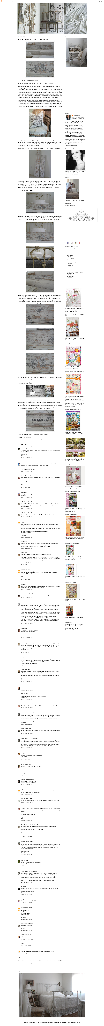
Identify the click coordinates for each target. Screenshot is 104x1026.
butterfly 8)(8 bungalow (72, 258)
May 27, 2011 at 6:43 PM (26, 487)
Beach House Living (26, 462)
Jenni (22, 806)
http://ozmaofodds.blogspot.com (49, 405)
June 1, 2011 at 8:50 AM (26, 820)
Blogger (78, 1022)
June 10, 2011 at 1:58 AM (26, 902)
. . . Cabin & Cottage (72, 248)
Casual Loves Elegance (72, 262)
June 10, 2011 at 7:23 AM (26, 919)
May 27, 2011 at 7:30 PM (26, 508)
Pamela (22, 686)
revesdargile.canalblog (26, 923)
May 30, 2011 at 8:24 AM (26, 775)
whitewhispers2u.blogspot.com (40, 379)
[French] (71, 243)
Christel (23, 541)
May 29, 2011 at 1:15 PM (26, 747)
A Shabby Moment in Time (27, 642)
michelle (23, 886)
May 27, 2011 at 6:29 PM (26, 471)
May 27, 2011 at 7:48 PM (26, 548)
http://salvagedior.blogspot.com (25, 383)
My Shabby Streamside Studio (28, 824)
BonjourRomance (25, 446)
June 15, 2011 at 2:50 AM (26, 930)
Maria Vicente (24, 752)
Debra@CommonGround (27, 593)
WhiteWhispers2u (25, 501)
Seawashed (23, 602)
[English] (67, 243)
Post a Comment (23, 957)
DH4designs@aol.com (70, 205)
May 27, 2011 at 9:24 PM (26, 589)
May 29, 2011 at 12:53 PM (27, 733)
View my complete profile (71, 145)
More (82, 243)
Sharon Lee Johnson (26, 703)
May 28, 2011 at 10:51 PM (27, 707)
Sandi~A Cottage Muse (26, 779)
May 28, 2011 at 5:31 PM (26, 681)
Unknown (23, 521)
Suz (22, 584)
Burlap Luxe (25, 437)
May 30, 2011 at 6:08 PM (26, 794)
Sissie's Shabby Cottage (27, 475)
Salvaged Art (41, 439)
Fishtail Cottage (25, 728)
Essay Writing (24, 953)
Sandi (22, 492)
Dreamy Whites (70, 276)
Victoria (22, 552)
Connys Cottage (25, 934)
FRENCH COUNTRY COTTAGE (74, 279)
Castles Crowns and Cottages (28, 712)
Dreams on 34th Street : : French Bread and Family (75, 273)
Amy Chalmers (24, 789)
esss (22, 949)
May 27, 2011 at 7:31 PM (26, 516)
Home (40, 960)
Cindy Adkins (24, 669)
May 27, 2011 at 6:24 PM (26, 457)
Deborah (23, 628)
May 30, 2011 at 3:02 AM (26, 759)
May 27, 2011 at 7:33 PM (26, 537)
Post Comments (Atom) (29, 963)
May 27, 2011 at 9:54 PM (26, 597)
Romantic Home (35, 439)
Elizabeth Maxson (25, 841)
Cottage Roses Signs (26, 439)
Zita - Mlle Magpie (25, 798)
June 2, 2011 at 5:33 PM (26, 836)
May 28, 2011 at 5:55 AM (26, 652)
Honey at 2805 (24, 899)
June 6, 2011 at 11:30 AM (26, 894)
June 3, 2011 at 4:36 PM (26, 867)
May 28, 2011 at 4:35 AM (26, 637)
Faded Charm (24, 569)
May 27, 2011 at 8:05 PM (26, 579)
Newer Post (20, 960)
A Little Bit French (71, 252)
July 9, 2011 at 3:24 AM (26, 955)
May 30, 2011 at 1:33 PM (26, 784)
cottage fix (69, 268)
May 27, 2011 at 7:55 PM (26, 564)
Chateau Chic (70, 265)
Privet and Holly (24, 907)
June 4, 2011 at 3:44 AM (26, 882)
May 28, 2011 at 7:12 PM (26, 699)
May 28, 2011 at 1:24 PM (26, 665)
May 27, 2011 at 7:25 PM (26, 497)
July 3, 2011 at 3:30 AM (26, 945)
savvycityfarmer (24, 764)
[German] (75, 243)
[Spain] (79, 243)
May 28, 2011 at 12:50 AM (27, 623)
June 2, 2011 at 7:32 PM (26, 854)
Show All (83, 282)
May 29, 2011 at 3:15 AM (26, 724)
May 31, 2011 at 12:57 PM (27, 802)
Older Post (59, 960)
